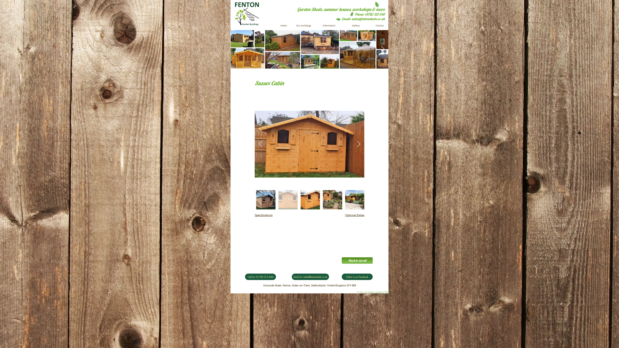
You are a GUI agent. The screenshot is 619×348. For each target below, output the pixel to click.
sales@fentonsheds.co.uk (368, 19)
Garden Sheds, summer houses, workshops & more (341, 9)
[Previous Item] (260, 144)
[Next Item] (359, 144)
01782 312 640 (375, 14)
